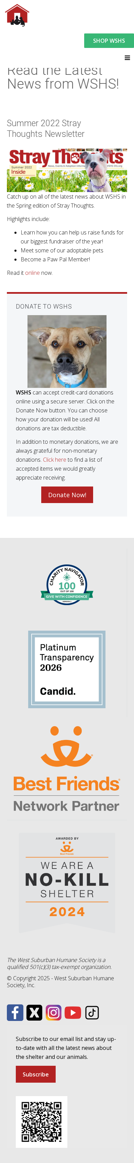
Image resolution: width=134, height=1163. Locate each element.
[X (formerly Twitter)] (34, 1012)
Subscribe (36, 1074)
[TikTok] (92, 1012)
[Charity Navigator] (67, 584)
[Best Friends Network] (67, 768)
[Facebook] (15, 1012)
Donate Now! (67, 495)
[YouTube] (73, 1012)
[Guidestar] (66, 668)
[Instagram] (53, 1012)
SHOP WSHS (109, 40)
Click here (54, 459)
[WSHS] (17, 15)
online (32, 273)
